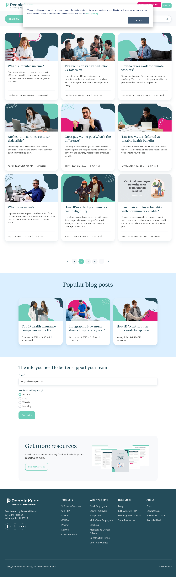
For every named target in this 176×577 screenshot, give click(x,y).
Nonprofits (95, 515)
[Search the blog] (166, 19)
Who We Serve (99, 500)
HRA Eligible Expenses (129, 515)
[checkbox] (88, 400)
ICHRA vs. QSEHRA (127, 510)
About (150, 500)
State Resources (126, 520)
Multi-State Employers (101, 520)
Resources (124, 500)
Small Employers (98, 506)
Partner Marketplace (157, 515)
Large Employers (98, 510)
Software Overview (71, 506)
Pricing (65, 524)
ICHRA (64, 515)
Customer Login (69, 534)
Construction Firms (100, 537)
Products (67, 500)
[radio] (88, 394)
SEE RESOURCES (36, 466)
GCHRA (65, 520)
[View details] (8, 526)
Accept (139, 20)
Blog (120, 506)
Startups (94, 524)
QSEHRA (65, 510)
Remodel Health (155, 520)
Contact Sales (154, 510)
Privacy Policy (92, 13)
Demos (65, 529)
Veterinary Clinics (99, 542)
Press (149, 506)
